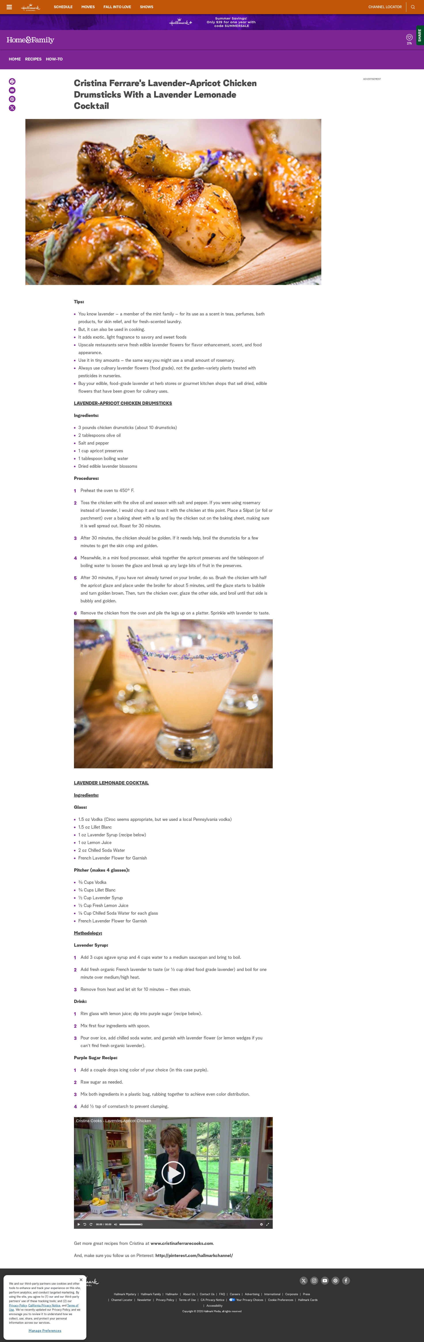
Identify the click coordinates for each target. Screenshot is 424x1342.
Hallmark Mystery (125, 1294)
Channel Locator (385, 7)
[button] (173, 1173)
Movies (88, 7)
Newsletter (144, 1300)
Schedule (63, 7)
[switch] (115, 1224)
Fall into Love (117, 7)
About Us (189, 1294)
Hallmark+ (172, 1294)
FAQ (222, 1294)
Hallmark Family (151, 1294)
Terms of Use (187, 1300)
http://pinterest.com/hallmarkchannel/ (194, 1255)
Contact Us (207, 1294)
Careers (235, 1294)
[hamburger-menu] (9, 7)
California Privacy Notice (44, 1305)
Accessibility (214, 1305)
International (272, 1294)
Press (306, 1294)
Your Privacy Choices (249, 1300)
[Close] (81, 1279)
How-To (54, 59)
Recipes (33, 59)
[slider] (173, 1219)
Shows (146, 7)
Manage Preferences (45, 1331)
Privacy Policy (165, 1300)
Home (15, 59)
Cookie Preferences (280, 1300)
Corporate (291, 1294)
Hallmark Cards (308, 1300)
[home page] (31, 7)
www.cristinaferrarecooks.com (182, 1243)
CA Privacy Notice (212, 1300)
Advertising (252, 1294)
